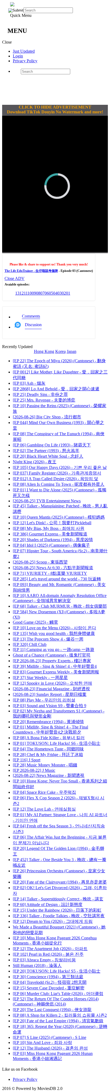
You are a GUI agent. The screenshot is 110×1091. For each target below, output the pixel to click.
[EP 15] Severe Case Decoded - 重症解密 (48, 988)
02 (64, 293)
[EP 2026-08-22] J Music (34, 770)
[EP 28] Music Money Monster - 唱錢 (45, 765)
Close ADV (15, 278)
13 (17, 293)
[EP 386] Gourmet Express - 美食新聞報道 (50, 534)
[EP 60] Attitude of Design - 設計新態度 (47, 904)
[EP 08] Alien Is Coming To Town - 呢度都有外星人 (58, 484)
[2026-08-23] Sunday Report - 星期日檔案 (50, 694)
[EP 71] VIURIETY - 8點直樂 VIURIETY (50, 573)
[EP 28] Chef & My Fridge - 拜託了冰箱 (48, 754)
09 (34, 293)
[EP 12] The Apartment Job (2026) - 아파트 (50, 948)
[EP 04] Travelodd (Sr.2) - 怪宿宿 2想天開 (50, 982)
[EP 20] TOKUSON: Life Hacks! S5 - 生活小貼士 (56, 971)
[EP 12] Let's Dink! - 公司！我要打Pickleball (52, 523)
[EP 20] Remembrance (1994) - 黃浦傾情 (48, 721)
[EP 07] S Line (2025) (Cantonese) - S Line (49, 1037)
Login (18, 56)
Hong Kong (44, 351)
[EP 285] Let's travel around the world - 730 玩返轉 (57, 579)
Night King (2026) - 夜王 (34, 462)
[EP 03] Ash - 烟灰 (29, 383)
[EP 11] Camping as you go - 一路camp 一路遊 (53, 649)
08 (38, 293)
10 (30, 293)
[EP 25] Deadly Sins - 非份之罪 (40, 394)
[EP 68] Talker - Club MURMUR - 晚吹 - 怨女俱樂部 (60, 606)
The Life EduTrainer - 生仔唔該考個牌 (31, 271)
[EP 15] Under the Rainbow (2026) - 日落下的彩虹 (57, 910)
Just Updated (24, 51)
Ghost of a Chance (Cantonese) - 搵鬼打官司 (52, 655)
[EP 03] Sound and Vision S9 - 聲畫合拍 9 (49, 705)
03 (59, 293)
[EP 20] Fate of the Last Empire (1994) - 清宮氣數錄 (58, 1021)
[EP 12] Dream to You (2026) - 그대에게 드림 (53, 921)
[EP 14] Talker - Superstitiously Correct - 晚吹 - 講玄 (58, 899)
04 (55, 293)
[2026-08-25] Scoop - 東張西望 (40, 562)
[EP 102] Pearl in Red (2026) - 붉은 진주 (48, 954)
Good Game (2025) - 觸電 (35, 622)
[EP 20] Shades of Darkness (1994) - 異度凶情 (53, 539)
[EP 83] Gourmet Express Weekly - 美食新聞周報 (56, 672)
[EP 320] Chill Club (29, 644)
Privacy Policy (25, 61)
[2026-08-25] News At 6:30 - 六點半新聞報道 (53, 567)
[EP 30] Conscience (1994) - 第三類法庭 (48, 976)
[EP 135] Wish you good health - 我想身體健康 (54, 633)
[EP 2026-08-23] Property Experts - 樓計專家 (52, 660)
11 (26, 293)
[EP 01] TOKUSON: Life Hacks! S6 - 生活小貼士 (56, 743)
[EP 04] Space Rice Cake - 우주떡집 (44, 792)
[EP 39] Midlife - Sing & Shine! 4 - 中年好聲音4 (55, 666)
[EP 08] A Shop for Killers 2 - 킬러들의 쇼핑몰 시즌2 (60, 1015)
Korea (60, 351)
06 (47, 293)
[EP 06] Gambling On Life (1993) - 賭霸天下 (52, 445)
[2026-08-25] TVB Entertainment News (47, 501)
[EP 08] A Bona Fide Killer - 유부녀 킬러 (49, 737)
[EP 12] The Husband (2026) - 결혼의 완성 (50, 1048)
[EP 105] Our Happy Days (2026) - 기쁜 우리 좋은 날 (60, 467)
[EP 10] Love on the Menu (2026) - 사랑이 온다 (54, 628)
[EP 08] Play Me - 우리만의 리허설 (44, 700)
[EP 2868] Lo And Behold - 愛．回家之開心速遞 (56, 389)
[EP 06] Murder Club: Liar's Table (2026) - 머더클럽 (58, 993)
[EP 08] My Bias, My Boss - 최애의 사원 (48, 528)
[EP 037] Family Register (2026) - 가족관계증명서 (57, 473)
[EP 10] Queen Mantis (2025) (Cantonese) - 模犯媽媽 (59, 517)
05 (51, 293)
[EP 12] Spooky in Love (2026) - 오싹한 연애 (52, 683)
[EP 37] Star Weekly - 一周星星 (40, 677)
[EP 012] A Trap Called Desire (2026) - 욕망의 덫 (55, 478)
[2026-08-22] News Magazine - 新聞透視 (48, 775)
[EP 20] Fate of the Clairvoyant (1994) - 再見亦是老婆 (60, 882)
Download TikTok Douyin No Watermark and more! (55, 112)
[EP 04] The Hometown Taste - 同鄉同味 (48, 749)
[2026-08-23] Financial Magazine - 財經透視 (51, 689)
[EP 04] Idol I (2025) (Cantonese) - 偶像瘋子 (51, 545)
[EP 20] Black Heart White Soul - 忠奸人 (48, 456)
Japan (71, 351)
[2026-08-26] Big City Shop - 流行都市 (47, 417)
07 (42, 293)
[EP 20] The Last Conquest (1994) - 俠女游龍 (52, 1009)
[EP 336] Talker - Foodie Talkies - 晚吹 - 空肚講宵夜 (59, 915)
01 (68, 293)
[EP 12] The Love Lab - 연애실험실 (44, 809)
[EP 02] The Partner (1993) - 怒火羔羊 (46, 450)
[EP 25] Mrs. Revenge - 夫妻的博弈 (44, 400)
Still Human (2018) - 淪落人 (37, 965)
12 (21, 293)
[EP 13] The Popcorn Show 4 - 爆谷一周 (48, 639)
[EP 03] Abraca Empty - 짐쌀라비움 (44, 960)
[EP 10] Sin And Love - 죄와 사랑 (42, 1042)
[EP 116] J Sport (26, 760)
